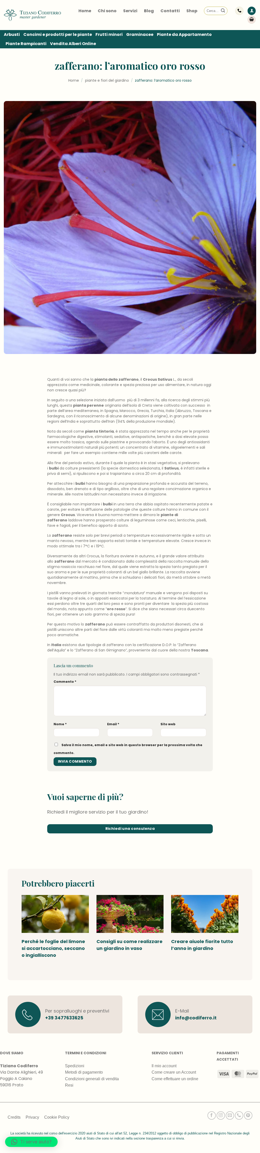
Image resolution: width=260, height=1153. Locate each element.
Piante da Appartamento (184, 34)
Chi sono (107, 11)
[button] (252, 11)
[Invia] (223, 11)
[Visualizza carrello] (252, 20)
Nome (60, 724)
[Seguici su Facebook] (211, 1115)
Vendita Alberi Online (73, 44)
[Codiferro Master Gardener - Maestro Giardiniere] (32, 15)
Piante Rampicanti (26, 44)
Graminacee (139, 34)
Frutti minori (109, 34)
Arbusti (12, 34)
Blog (149, 11)
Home (84, 11)
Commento (65, 681)
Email (113, 724)
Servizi (130, 11)
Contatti (170, 11)
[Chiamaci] (239, 1115)
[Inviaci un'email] (230, 1115)
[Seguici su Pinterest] (248, 1115)
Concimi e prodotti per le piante (57, 34)
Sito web (167, 724)
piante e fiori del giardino (107, 80)
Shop (191, 11)
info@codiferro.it (196, 1018)
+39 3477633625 (64, 1018)
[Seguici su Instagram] (221, 1115)
